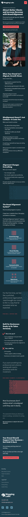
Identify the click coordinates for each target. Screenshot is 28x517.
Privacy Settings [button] (8, 514)
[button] (25, 2)
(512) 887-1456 (5, 500)
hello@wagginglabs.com (7, 502)
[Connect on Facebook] (3, 507)
